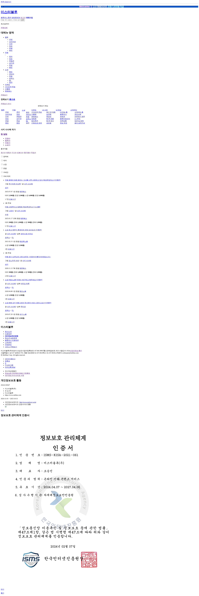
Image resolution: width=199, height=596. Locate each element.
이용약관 (8, 334)
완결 (10, 48)
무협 (10, 76)
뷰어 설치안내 (80, 123)
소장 (5, 164)
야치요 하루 (25, 284)
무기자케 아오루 (15, 184)
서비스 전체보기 (11, 347)
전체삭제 (4, 28)
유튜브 (7, 361)
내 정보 (58, 110)
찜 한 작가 (50, 121)
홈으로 (12, 99)
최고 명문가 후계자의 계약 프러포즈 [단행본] (23, 230)
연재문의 (8, 345)
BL (10, 80)
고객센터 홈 (79, 112)
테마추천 (34, 121)
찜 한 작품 (50, 119)
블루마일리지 (65, 119)
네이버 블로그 (10, 359)
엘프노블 (22, 291)
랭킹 (10, 50)
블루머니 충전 (6, 17)
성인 (6, 188)
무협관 (11, 61)
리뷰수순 (20, 153)
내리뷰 (48, 123)
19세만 (5, 172)
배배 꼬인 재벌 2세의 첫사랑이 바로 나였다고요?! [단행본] (28, 303)
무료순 (33, 153)
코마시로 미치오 (27, 234)
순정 (6, 214)
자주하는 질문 (80, 116)
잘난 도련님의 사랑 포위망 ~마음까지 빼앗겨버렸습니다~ (28, 257)
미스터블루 (9, 12)
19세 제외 (6, 176)
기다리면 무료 (10, 87)
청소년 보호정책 (11, 338)
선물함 (7, 89)
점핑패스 (8, 91)
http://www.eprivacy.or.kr (27, 402)
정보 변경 (63, 123)
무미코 (23, 307)
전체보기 (4, 95)
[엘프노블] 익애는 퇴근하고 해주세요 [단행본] (23, 280)
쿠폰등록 (63, 121)
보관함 (48, 114)
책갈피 (48, 116)
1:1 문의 (77, 119)
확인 (2, 593)
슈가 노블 (23, 314)
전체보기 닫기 (6, 104)
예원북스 (22, 191)
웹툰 (6, 37)
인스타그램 (9, 365)
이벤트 (7, 85)
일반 (10, 82)
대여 (5, 160)
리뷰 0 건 (12, 199)
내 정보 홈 (63, 112)
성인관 (11, 63)
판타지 (11, 74)
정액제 (5, 156)
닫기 (2, 410)
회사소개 (8, 332)
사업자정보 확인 (76, 351)
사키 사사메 (28, 184)
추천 (10, 57)
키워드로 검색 (36, 123)
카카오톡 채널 (10, 367)
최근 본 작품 (50, 112)
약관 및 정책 (79, 121)
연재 (10, 39)
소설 (6, 70)
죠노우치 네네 (14, 261)
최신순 (3, 153)
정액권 (62, 116)
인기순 (14, 153)
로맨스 (11, 78)
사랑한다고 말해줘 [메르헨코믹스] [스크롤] (22, 207)
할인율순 (27, 153)
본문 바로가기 (6, 2)
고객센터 (73, 110)
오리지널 (12, 42)
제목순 (8, 153)
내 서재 (45, 110)
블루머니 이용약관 (12, 340)
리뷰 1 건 (12, 226)
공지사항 (78, 114)
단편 (10, 44)
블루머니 (63, 114)
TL (13, 238)
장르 (10, 46)
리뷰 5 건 (12, 276)
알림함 (16, 17)
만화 (6, 52)
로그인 (23, 17)
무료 (10, 65)
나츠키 (11, 211)
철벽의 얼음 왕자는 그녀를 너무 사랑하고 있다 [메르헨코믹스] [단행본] (33, 180)
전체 (7, 138)
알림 (5, 134)
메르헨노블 (23, 241)
